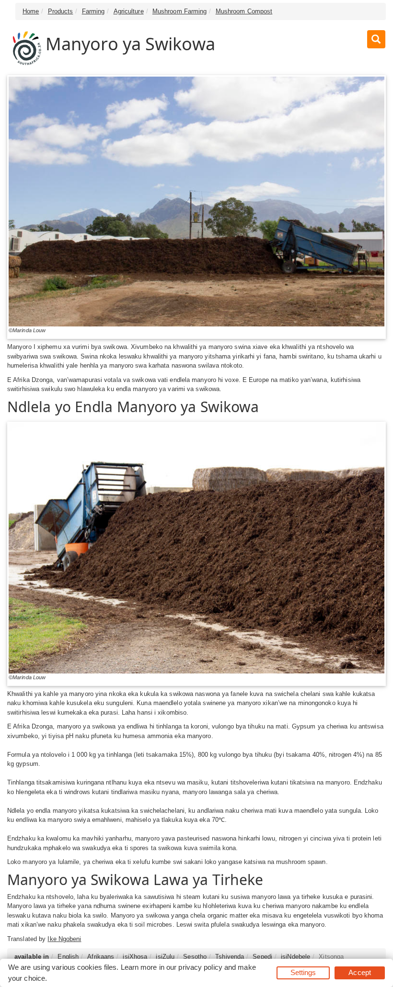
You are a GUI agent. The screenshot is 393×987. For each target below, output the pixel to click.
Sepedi (262, 956)
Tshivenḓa (229, 956)
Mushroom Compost (244, 11)
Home (31, 11)
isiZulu (165, 956)
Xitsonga (331, 956)
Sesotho (195, 956)
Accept (359, 972)
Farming (93, 11)
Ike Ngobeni (64, 938)
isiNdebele (295, 956)
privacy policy (200, 967)
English (68, 956)
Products (60, 11)
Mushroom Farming (179, 11)
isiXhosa (135, 956)
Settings (303, 972)
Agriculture (129, 11)
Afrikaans (100, 956)
